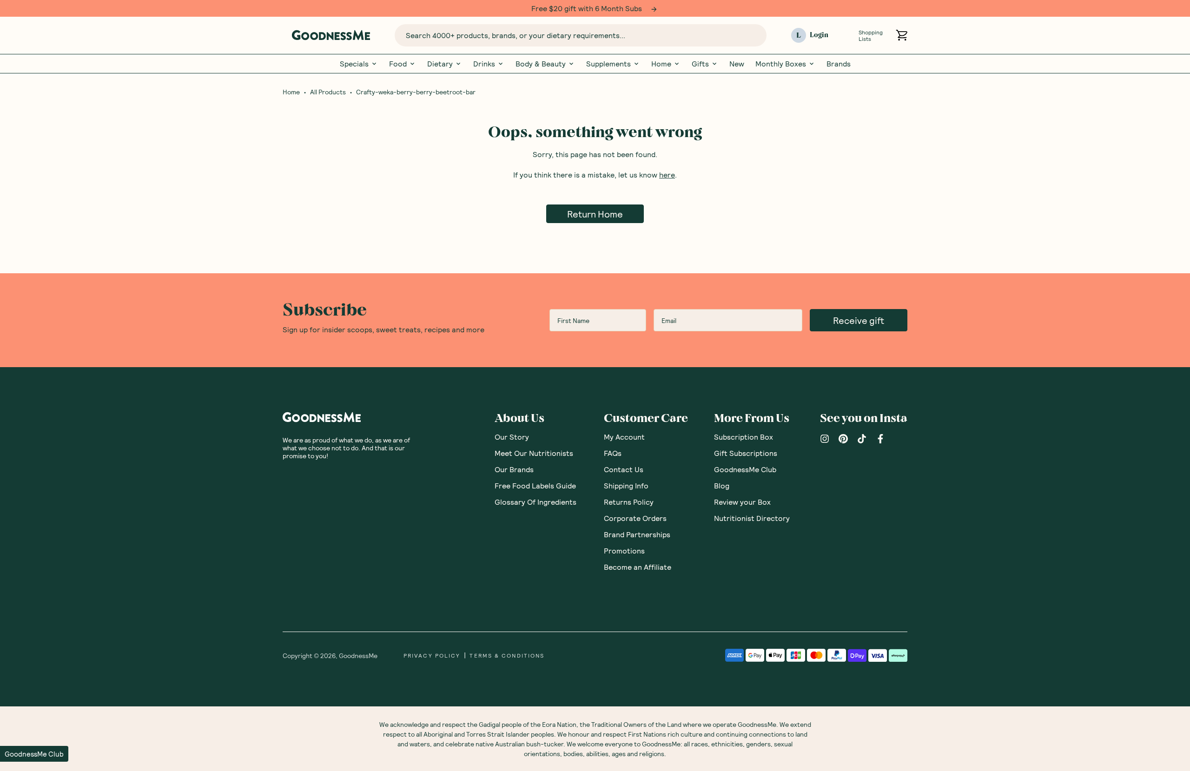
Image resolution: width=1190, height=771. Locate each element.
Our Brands (514, 469)
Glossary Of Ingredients (535, 501)
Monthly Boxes (780, 63)
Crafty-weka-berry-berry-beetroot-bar (416, 92)
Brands (838, 63)
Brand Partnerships (637, 534)
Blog (721, 485)
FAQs (612, 452)
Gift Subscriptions (745, 452)
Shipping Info (626, 485)
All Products (328, 92)
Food (398, 63)
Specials (354, 63)
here (667, 174)
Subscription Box (743, 436)
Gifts (700, 63)
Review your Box (742, 501)
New (736, 63)
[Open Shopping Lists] (847, 35)
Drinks (484, 63)
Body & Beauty (541, 63)
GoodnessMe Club (745, 469)
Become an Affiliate (637, 566)
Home (661, 63)
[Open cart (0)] (901, 35)
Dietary (440, 63)
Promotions (624, 550)
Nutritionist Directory (752, 518)
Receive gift (858, 320)
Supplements (608, 63)
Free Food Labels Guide (535, 485)
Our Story (512, 436)
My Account (624, 436)
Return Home (595, 213)
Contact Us (623, 469)
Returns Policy (629, 501)
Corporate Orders (635, 518)
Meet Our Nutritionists (534, 452)
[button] (34, 754)
